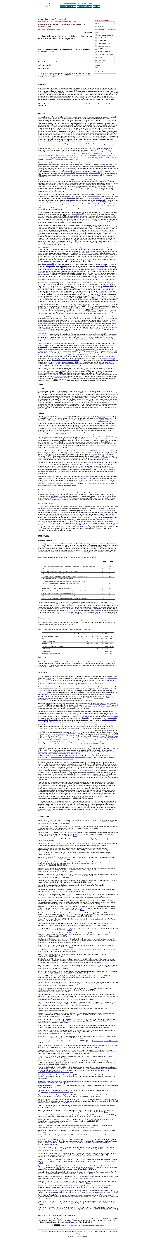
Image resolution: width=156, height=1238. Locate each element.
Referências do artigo (104, 43)
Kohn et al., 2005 (80, 350)
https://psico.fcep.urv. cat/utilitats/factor (105, 1041)
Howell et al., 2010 (103, 157)
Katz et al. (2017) (93, 187)
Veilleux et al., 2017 (90, 770)
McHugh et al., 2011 (61, 266)
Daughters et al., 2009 (105, 164)
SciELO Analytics (102, 26)
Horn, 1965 (111, 512)
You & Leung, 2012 (108, 286)
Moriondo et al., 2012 (95, 450)
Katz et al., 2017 (57, 157)
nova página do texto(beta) (105, 35)
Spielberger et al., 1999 (44, 464)
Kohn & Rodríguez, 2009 (108, 358)
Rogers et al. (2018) (43, 333)
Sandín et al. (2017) (85, 416)
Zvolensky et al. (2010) (90, 179)
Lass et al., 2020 (73, 735)
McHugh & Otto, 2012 (43, 699)
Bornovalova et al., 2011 (82, 173)
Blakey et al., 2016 (63, 735)
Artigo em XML (102, 40)
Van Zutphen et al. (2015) (109, 720)
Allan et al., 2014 (83, 751)
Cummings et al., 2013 (51, 159)
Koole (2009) (49, 711)
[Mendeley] (96, 65)
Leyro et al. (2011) (49, 316)
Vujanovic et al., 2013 (94, 173)
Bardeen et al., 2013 (75, 187)
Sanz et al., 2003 (89, 476)
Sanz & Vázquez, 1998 (47, 485)
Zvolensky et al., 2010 (88, 730)
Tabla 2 (71, 624)
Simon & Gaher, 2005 (106, 419)
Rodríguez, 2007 (42, 352)
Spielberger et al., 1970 (89, 464)
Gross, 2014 (85, 718)
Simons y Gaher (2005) (78, 213)
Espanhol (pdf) (102, 38)
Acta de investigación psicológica (53, 19)
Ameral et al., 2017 (72, 155)
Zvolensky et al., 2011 (102, 149)
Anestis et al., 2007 (87, 153)
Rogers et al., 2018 (100, 200)
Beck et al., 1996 (48, 478)
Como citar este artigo (104, 46)
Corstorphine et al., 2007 (99, 153)
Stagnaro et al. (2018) (109, 360)
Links (68, 823)
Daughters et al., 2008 (52, 155)
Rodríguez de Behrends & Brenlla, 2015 (103, 436)
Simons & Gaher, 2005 (94, 196)
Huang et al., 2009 (56, 753)
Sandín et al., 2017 (65, 304)
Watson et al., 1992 (84, 252)
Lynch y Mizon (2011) (43, 272)
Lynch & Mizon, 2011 (87, 697)
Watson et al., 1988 (61, 452)
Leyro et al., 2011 (112, 157)
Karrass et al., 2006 (43, 720)
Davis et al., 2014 (112, 718)
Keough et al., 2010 (67, 157)
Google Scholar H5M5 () (106, 29)
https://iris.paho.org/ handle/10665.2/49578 (51, 1083)
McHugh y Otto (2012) (102, 266)
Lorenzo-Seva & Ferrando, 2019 (106, 510)
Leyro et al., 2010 (61, 159)
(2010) (62, 497)
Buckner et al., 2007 (92, 157)
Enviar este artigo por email (105, 54)
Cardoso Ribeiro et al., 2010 (61, 377)
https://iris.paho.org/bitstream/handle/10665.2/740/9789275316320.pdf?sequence (62, 999)
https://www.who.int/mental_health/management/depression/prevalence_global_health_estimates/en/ (81, 1192)
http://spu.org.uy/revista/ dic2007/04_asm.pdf (55, 1092)
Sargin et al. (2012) (77, 282)
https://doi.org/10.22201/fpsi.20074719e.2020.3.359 (51, 29)
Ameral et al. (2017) (64, 166)
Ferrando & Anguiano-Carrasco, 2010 (86, 517)
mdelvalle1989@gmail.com (69, 1222)
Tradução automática (104, 51)
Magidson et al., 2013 (95, 155)
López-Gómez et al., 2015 (96, 457)
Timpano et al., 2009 (72, 159)
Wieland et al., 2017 (46, 508)
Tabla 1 (106, 550)
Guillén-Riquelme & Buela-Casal (49, 471)
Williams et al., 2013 (107, 155)
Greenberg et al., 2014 (83, 155)
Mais (98, 65)
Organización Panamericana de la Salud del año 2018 (65, 360)
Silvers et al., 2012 (53, 720)
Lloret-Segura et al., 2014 (105, 519)
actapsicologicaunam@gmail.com (78, 1236)
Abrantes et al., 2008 (69, 173)
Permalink (100, 71)
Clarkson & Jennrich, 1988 (45, 522)
